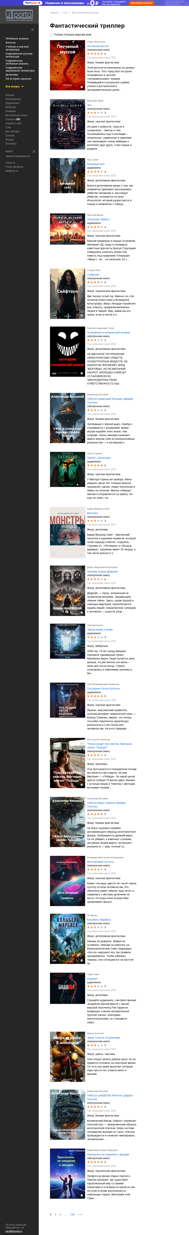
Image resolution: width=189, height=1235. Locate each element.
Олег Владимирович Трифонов (103, 684)
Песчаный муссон (98, 46)
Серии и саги (13, 123)
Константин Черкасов (98, 739)
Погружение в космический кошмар (108, 332)
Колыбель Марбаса (99, 919)
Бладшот (92, 978)
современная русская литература (19, 55)
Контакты (11, 143)
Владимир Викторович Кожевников (105, 857)
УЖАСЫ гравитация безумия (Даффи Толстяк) (110, 400)
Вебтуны (11, 107)
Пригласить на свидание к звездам (108, 1154)
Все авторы (12, 131)
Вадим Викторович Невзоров (102, 1150)
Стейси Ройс (93, 270)
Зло (89, 105)
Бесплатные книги (17, 115)
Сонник (10, 135)
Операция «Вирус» (98, 219)
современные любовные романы (17, 62)
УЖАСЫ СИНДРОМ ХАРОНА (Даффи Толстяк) (110, 1097)
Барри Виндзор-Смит (98, 509)
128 (72, 1214)
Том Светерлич (95, 625)
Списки (10, 119)
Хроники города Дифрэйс (102, 571)
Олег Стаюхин (94, 453)
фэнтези (11, 42)
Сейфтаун (93, 274)
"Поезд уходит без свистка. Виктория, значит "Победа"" (109, 745)
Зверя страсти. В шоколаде (103, 1037)
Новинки (11, 111)
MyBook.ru (12, 170)
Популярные (13, 98)
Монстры (92, 513)
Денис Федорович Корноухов (102, 567)
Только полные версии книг (73, 34)
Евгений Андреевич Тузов (100, 328)
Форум (10, 139)
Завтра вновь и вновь (100, 629)
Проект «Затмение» (99, 457)
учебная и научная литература (17, 48)
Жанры (10, 94)
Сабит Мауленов (96, 42)
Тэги (8, 127)
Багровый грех (96, 164)
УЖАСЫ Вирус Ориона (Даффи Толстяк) (106, 804)
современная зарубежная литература (20, 69)
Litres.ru (10, 162)
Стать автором (14, 166)
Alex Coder (92, 159)
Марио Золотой (95, 1033)
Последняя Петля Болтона (103, 688)
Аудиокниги (12, 103)
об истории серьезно (18, 78)
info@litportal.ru (14, 1231)
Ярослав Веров (95, 215)
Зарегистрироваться (18, 156)
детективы (12, 74)
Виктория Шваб (95, 101)
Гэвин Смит (93, 974)
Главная (54, 12)
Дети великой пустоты (100, 861)
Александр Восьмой (97, 394)
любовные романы (17, 38)
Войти (9, 151)
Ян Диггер (92, 915)
